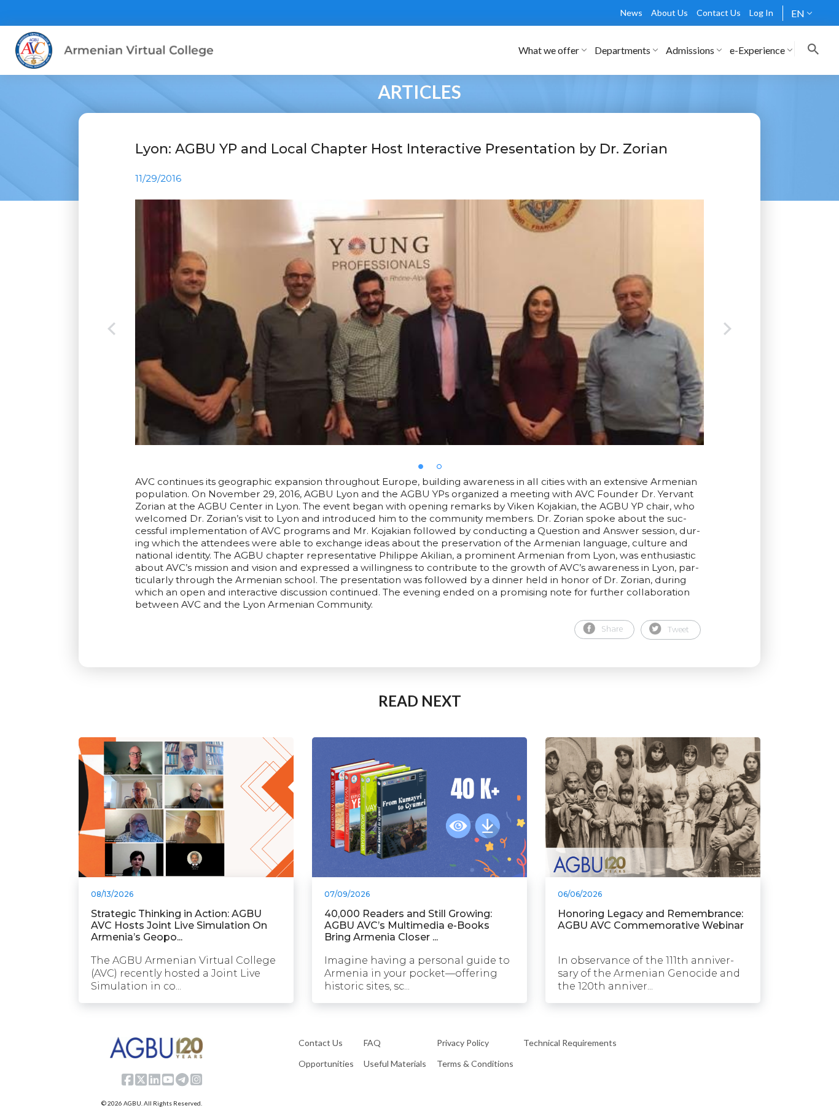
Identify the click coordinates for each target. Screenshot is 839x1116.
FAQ (372, 1042)
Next (728, 330)
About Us (669, 12)
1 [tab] (424, 470)
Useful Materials (395, 1063)
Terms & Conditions (475, 1063)
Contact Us (719, 12)
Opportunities (326, 1063)
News (631, 12)
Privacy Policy (463, 1042)
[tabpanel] (419, 322)
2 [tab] (443, 470)
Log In (761, 12)
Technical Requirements (570, 1042)
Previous (111, 330)
